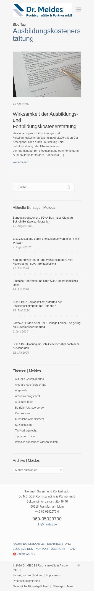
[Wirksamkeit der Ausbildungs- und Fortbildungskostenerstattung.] (47, 74)
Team (72, 548)
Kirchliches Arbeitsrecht (29, 419)
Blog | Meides (23, 548)
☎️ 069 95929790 (24, 553)
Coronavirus (22, 413)
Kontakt (42, 548)
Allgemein (21, 390)
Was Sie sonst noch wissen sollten (36, 442)
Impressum (53, 575)
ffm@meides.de (47, 524)
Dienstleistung (59, 543)
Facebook (39, 533)
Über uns (58, 548)
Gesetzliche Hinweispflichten (31, 586)
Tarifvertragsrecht (26, 430)
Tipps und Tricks (25, 436)
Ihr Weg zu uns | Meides (27, 575)
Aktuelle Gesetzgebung (29, 379)
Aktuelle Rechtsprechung (30, 384)
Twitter (47, 533)
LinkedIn (55, 533)
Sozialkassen (23, 424)
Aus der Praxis (24, 402)
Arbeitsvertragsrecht (27, 396)
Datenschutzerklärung (26, 581)
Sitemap (57, 586)
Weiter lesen (20, 162)
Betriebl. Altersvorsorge (29, 407)
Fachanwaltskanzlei (28, 543)
